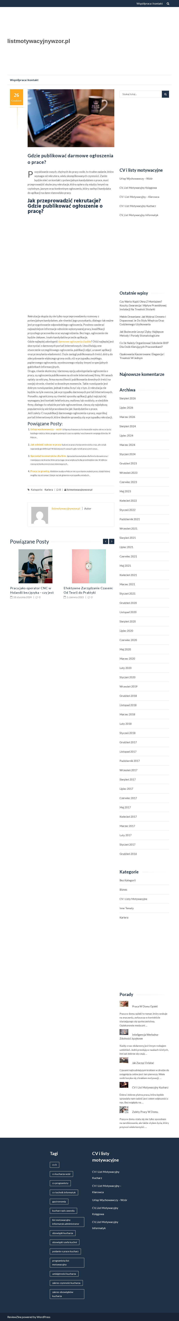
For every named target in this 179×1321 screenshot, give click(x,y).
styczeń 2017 (127, 844)
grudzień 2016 (128, 853)
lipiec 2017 (126, 788)
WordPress (43, 1317)
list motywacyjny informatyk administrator (65, 1221)
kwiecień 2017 (128, 816)
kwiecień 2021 (128, 574)
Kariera (49, 489)
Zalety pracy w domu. (145, 1111)
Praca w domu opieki (145, 1006)
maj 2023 (125, 491)
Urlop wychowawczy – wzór (46, 429)
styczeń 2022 (127, 509)
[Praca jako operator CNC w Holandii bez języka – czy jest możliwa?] (35, 566)
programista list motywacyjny (60, 1262)
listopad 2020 (128, 612)
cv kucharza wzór (61, 1173)
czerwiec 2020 (128, 640)
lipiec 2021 (126, 547)
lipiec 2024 (126, 435)
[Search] (165, 94)
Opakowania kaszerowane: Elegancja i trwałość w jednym (142, 356)
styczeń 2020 (127, 677)
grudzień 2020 (128, 602)
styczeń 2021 (127, 593)
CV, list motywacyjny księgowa (138, 187)
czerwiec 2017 (128, 798)
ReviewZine (14, 1317)
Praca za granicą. (40, 471)
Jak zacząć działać (143, 1062)
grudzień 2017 (128, 742)
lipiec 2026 (126, 407)
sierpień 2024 (128, 426)
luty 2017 (126, 835)
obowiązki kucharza (62, 1233)
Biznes (123, 889)
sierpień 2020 (128, 621)
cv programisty (60, 1183)
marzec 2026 (127, 416)
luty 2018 (126, 723)
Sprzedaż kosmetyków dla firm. (48, 455)
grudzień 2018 (128, 695)
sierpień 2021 (128, 537)
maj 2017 (125, 807)
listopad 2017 (128, 751)
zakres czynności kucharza (66, 1282)
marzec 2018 (127, 714)
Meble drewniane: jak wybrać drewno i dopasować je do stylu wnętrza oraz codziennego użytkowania (143, 320)
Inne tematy (127, 908)
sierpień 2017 (128, 779)
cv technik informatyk (64, 1192)
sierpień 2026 (128, 398)
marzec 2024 (127, 444)
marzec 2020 (127, 658)
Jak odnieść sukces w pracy (45, 444)
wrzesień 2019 (128, 686)
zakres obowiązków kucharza (62, 1293)
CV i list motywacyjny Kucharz (138, 205)
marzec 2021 (127, 584)
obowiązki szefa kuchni (64, 1242)
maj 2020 (125, 649)
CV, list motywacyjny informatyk (139, 215)
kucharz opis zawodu (63, 1210)
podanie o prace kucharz (65, 1251)
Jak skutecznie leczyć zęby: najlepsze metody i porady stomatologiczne (142, 333)
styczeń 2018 (127, 733)
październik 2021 (130, 519)
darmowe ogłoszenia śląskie (74, 341)
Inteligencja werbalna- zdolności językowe (139, 1036)
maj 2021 (125, 565)
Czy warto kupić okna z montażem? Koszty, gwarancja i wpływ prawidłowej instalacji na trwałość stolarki (143, 305)
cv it (54, 1164)
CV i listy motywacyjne (133, 898)
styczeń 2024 (127, 454)
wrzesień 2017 (128, 770)
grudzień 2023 (128, 463)
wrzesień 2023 (128, 472)
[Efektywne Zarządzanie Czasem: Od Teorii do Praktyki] (89, 566)
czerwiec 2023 (128, 482)
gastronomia (59, 1201)
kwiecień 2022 (128, 500)
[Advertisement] (123, 42)
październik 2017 (130, 760)
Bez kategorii (128, 880)
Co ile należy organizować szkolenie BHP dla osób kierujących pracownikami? (144, 344)
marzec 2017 (127, 825)
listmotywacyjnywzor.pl (38, 41)
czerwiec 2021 (128, 556)
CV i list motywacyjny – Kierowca (139, 196)
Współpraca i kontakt (150, 3)
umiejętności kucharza (64, 1273)
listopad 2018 (128, 705)
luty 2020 (126, 667)
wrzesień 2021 (128, 528)
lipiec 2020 (126, 630)
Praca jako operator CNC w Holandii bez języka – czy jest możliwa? (32, 592)
